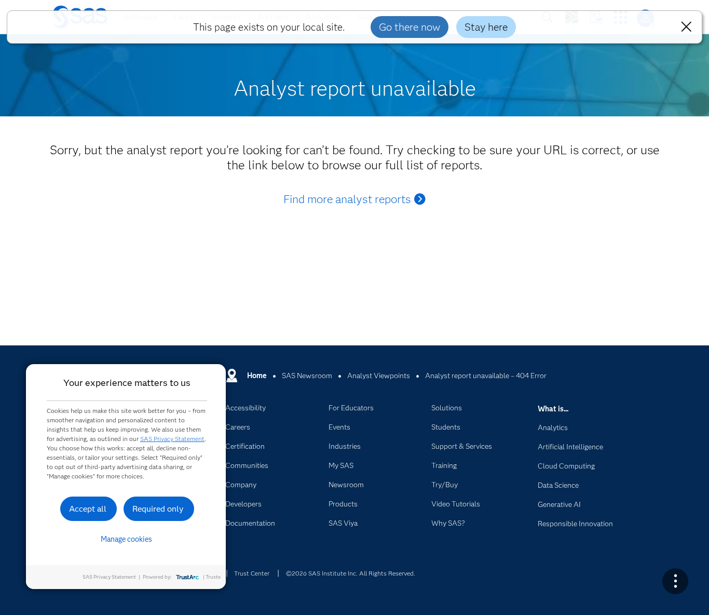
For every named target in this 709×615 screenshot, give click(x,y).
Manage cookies (126, 539)
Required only (158, 509)
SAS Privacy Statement (172, 439)
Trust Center (251, 573)
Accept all (87, 509)
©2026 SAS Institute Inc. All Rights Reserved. (350, 573)
